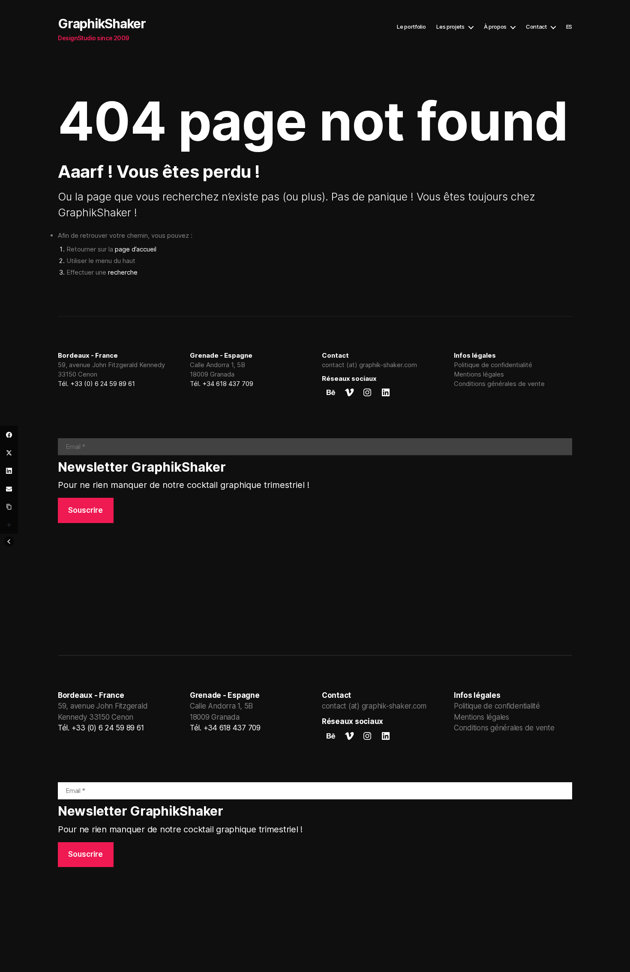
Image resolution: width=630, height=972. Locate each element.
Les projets (450, 27)
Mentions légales (479, 374)
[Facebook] (9, 435)
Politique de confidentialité (493, 365)
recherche (123, 272)
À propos (495, 27)
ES (569, 27)
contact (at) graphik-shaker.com (369, 365)
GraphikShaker (102, 23)
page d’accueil (135, 249)
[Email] (9, 489)
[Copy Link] (9, 507)
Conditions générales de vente (499, 384)
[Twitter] (9, 453)
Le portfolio (411, 27)
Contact (536, 27)
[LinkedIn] (9, 471)
